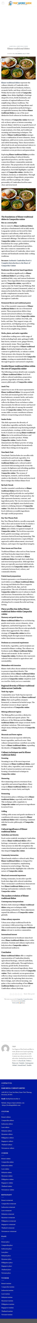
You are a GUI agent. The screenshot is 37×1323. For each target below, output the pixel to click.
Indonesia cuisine (7, 1165)
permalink (22, 1001)
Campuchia (12, 46)
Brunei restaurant (7, 1200)
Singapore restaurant (8, 1224)
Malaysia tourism (6, 1297)
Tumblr (29, 1065)
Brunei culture (6, 1117)
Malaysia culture (6, 1131)
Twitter (28, 1061)
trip (28, 53)
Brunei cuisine (6, 1158)
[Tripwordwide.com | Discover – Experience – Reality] (20, 3)
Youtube (22, 1063)
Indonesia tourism (7, 1290)
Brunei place (5, 1242)
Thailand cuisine (6, 1186)
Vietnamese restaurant (8, 1231)
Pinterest (15, 1063)
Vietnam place (6, 1273)
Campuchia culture (7, 1120)
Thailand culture (6, 1145)
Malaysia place (6, 1256)
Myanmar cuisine (7, 1176)
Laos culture (5, 1127)
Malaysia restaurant (7, 1214)
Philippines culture (7, 1138)
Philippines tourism (7, 1304)
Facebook (22, 1061)
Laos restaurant (6, 1210)
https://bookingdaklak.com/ (11, 1105)
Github (14, 1065)
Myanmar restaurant (8, 1217)
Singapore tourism (7, 1308)
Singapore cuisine (7, 1183)
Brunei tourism (6, 1283)
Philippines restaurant (8, 1221)
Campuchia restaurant (8, 1204)
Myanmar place (6, 1259)
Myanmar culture (7, 1134)
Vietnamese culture (7, 1148)
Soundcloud (22, 1065)
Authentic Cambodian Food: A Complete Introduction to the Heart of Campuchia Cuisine (16, 263)
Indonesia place (6, 1249)
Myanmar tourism (7, 1301)
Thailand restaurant (7, 1228)
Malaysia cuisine (6, 1172)
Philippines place (7, 1262)
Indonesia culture (7, 1124)
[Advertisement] (18, 24)
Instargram (29, 1063)
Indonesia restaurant (8, 1207)
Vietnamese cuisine (7, 1190)
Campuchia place (7, 1245)
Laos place (4, 1252)
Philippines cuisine (7, 1179)
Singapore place (6, 1266)
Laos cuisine (5, 1169)
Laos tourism (5, 1294)
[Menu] (3, 3)
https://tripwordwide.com (15, 1103)
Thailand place (6, 1269)
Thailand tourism (7, 1311)
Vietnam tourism (6, 1314)
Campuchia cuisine (22, 46)
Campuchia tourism (7, 1287)
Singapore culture (7, 1141)
